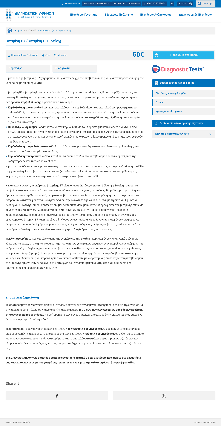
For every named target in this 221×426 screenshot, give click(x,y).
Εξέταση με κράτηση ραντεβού (172, 134)
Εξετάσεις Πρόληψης (119, 15)
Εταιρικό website (72, 4)
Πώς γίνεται (63, 68)
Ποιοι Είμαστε (119, 4)
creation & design (209, 422)
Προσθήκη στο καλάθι (184, 55)
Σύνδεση (182, 4)
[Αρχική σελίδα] (30, 15)
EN (172, 4)
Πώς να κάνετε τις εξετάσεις (96, 4)
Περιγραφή (15, 68)
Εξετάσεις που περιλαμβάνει (171, 93)
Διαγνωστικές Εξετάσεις (195, 15)
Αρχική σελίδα (30, 31)
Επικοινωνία (134, 4)
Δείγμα (160, 102)
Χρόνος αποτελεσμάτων (169, 111)
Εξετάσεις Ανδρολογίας (155, 15)
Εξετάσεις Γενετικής (83, 15)
